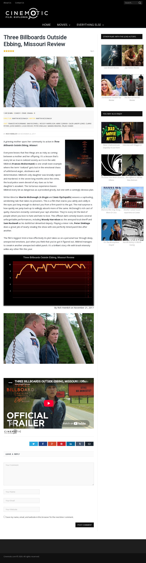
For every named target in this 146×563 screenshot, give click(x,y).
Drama (30, 113)
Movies (62, 25)
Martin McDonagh (20, 118)
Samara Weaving (54, 126)
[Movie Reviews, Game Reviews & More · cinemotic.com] (27, 13)
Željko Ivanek (67, 126)
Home (46, 25)
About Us (7, 3)
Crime (24, 113)
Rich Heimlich (11, 134)
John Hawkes (15, 126)
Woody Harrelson (47, 123)
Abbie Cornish (62, 123)
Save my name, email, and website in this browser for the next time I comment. (39, 517)
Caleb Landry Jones (77, 123)
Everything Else (89, 25)
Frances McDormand (17, 123)
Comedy (17, 113)
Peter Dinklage (40, 126)
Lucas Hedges (27, 126)
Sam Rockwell (33, 123)
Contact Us (19, 3)
